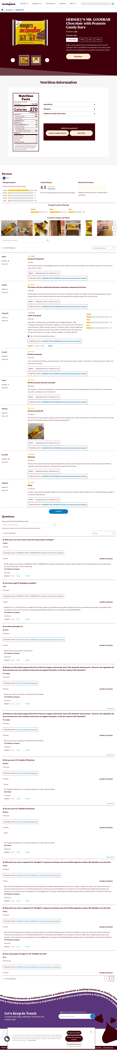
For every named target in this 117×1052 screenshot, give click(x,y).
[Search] (113, 4)
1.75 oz (82, 40)
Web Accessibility (96, 1047)
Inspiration (36, 4)
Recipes (23, 4)
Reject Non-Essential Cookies (74, 1038)
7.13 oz (98, 40)
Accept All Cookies (74, 1033)
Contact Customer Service (57, 133)
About (72, 4)
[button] (7, 1039)
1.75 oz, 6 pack (72, 40)
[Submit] (113, 4)
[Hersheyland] (2, 10)
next (47, 60)
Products (63, 4)
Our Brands (50, 4)
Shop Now (78, 57)
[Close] (91, 1032)
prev (13, 60)
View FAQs (81, 133)
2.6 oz (90, 40)
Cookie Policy (32, 1040)
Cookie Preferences (108, 1047)
